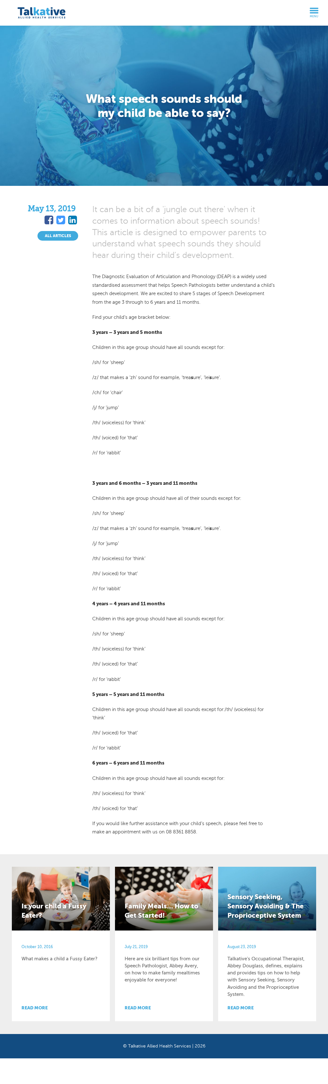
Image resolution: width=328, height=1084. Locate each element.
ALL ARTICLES (58, 236)
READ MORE (34, 1007)
